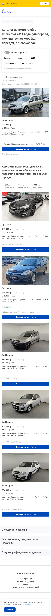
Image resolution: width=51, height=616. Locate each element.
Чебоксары (26, 63)
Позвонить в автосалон (26, 149)
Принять (10, 609)
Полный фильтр (19, 52)
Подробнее (26, 604)
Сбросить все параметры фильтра (17, 68)
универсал (19, 58)
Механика (10, 63)
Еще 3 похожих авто (10, 154)
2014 (33, 58)
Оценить (44, 3)
